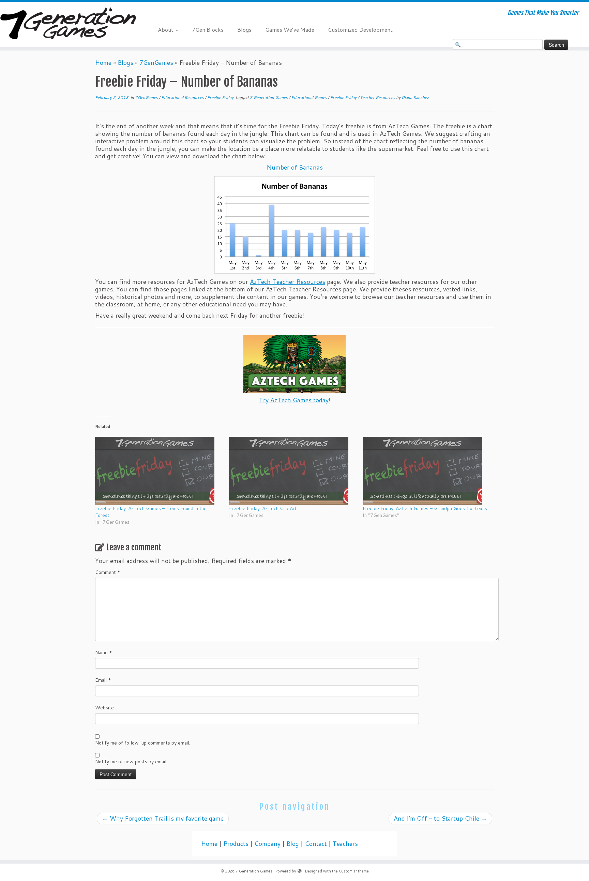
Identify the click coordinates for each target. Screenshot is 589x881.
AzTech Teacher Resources (287, 281)
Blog (292, 843)
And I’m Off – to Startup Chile (440, 818)
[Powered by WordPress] (299, 869)
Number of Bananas (295, 167)
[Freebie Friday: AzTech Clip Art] (292, 471)
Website (104, 707)
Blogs (244, 29)
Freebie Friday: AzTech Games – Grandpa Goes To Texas (425, 508)
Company (267, 843)
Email (103, 680)
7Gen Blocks (208, 29)
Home (103, 62)
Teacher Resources (378, 97)
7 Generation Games (269, 97)
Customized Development (360, 29)
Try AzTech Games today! (294, 400)
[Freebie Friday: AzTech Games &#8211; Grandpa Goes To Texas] (426, 471)
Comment (107, 572)
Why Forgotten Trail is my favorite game (163, 818)
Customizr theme (354, 871)
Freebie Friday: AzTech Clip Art (263, 508)
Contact (316, 843)
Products (235, 843)
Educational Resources (183, 97)
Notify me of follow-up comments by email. (142, 742)
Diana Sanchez (415, 97)
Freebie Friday (221, 97)
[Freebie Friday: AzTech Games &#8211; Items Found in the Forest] (158, 471)
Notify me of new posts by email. (131, 761)
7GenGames (156, 62)
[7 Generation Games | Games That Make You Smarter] (68, 24)
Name (103, 652)
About (166, 29)
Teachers (345, 843)
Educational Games (309, 97)
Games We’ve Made (289, 29)
